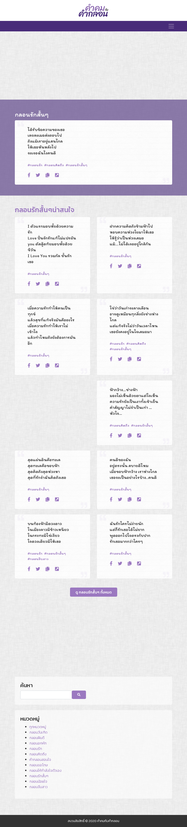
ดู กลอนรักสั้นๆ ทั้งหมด (93, 592)
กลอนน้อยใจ (38, 781)
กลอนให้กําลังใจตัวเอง (45, 770)
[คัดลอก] (47, 175)
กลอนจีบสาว (39, 559)
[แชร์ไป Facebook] (29, 175)
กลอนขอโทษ (38, 765)
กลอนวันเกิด (38, 732)
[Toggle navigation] (171, 26)
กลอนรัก (36, 165)
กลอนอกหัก (38, 743)
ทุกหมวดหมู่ (37, 726)
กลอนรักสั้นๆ (77, 165)
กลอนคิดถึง (55, 165)
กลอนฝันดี (36, 737)
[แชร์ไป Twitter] (38, 175)
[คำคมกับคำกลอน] (93, 10)
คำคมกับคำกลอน (108, 820)
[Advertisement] (93, 65)
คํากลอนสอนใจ (40, 759)
